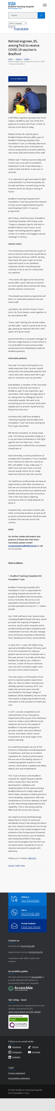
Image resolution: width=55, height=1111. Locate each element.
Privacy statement (16, 1073)
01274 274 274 (36, 952)
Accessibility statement (19, 1078)
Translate (21, 29)
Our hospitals (30, 900)
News (23, 865)
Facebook (16, 1047)
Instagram (17, 1052)
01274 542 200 (30, 914)
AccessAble (36, 977)
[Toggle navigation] (45, 4)
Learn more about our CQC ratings (24, 1011)
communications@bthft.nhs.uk (22, 545)
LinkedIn (16, 1057)
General (11, 865)
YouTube (36, 1052)
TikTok (35, 1047)
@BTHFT (32, 858)
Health (17, 865)
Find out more (30, 927)
